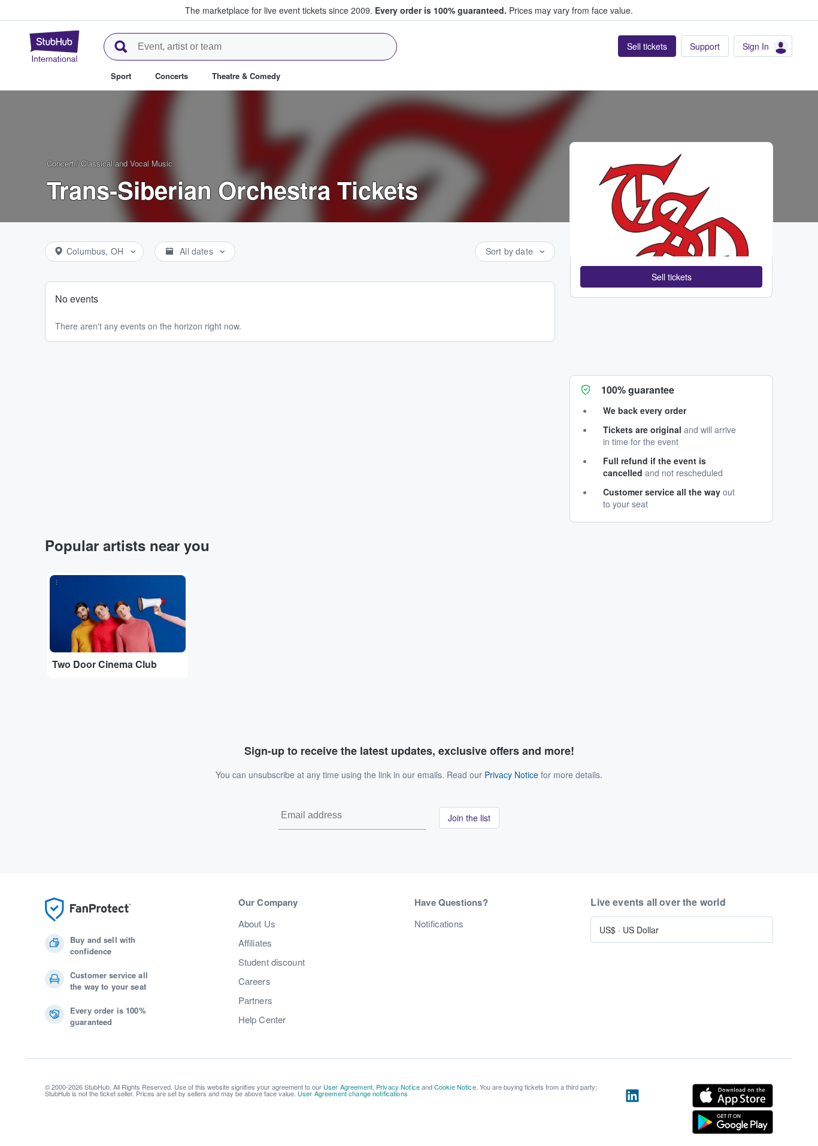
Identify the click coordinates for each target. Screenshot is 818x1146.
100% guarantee (637, 390)
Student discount (271, 962)
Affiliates (255, 943)
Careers (254, 981)
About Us (256, 924)
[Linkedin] (632, 1111)
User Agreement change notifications (353, 1093)
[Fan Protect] (88, 909)
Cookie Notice (455, 1086)
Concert (60, 163)
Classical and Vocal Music (126, 163)
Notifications (438, 924)
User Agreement (347, 1086)
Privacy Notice (511, 775)
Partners (255, 1000)
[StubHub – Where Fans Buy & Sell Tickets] (54, 46)
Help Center (262, 1019)
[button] (671, 277)
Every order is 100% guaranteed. (441, 10)
